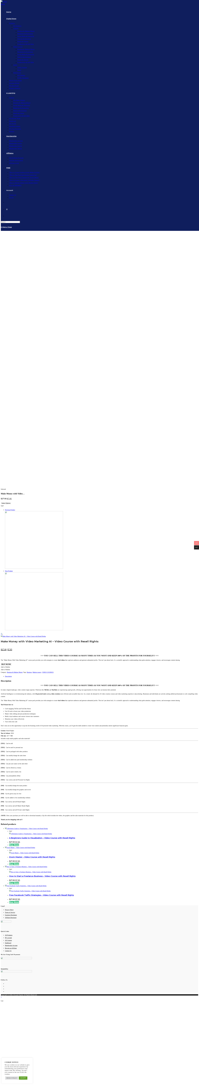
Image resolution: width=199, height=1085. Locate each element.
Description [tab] (8, 676)
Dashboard (8, 943)
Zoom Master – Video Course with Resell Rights (32, 857)
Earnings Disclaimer (11, 915)
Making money (37, 672)
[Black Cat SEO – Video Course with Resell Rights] (34, 568)
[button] (2, 634)
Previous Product (10, 510)
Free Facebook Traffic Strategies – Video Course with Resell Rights (41, 895)
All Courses (8, 940)
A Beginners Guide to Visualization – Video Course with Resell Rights (42, 838)
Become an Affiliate (11, 948)
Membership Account (11, 945)
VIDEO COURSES (48, 672)
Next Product (9, 571)
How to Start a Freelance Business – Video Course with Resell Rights (42, 876)
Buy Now (6, 664)
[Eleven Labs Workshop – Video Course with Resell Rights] (34, 630)
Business (29, 672)
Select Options (6, 503)
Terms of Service (10, 912)
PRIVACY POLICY (11, 1078)
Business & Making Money (15, 672)
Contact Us (8, 951)
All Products (8, 935)
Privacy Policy (9, 910)
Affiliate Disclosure (10, 917)
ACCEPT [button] (23, 1078)
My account (8, 938)
